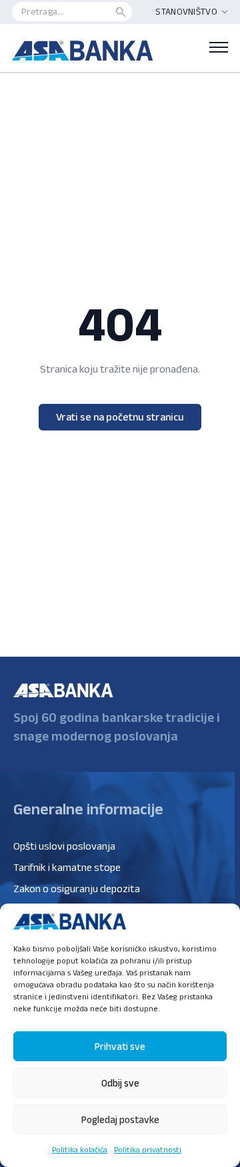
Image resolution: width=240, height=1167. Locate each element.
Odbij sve (120, 1082)
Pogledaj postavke (120, 1119)
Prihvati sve (120, 1046)
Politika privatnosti (147, 1149)
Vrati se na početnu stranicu (120, 416)
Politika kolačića (79, 1149)
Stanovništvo (186, 11)
